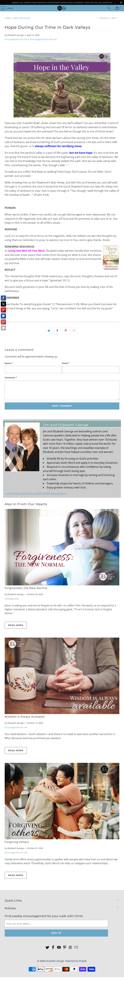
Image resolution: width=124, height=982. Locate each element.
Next (114, 18)
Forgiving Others (17, 841)
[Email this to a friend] (74, 330)
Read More (15, 625)
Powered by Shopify (76, 960)
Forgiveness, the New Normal (26, 588)
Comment (11, 377)
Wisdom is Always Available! (25, 716)
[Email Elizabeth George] (76, 947)
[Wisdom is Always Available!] (62, 676)
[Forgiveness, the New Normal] (62, 547)
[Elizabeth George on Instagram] (70, 947)
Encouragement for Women (43, 39)
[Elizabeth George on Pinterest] (64, 947)
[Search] (109, 8)
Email (65, 363)
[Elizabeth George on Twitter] (47, 947)
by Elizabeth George (14, 35)
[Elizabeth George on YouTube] (59, 947)
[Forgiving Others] (62, 801)
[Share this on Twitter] (48, 330)
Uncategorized (12, 598)
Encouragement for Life (16, 39)
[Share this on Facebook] (57, 330)
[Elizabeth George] (62, 8)
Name (9, 363)
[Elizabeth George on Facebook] (53, 947)
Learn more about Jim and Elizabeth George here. (36, 493)
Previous (104, 18)
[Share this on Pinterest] (65, 330)
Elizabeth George (55, 960)
